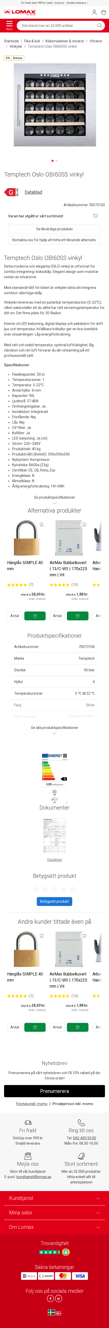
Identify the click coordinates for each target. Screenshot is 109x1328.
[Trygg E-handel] (66, 1252)
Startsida (11, 41)
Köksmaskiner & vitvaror (65, 41)
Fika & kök (32, 41)
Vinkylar (16, 46)
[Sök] (99, 25)
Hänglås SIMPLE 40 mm (25, 565)
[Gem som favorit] (42, 524)
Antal (14, 616)
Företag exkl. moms (31, 1104)
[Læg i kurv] (35, 615)
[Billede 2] (57, 161)
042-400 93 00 (84, 1138)
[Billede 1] (52, 161)
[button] (14, 58)
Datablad (33, 192)
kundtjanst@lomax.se (33, 1177)
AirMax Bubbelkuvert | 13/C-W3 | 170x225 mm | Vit (68, 568)
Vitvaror (96, 41)
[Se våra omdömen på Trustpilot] (50, 1252)
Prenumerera (54, 1091)
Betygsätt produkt (54, 901)
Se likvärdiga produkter (54, 229)
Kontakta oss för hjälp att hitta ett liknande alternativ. (54, 240)
